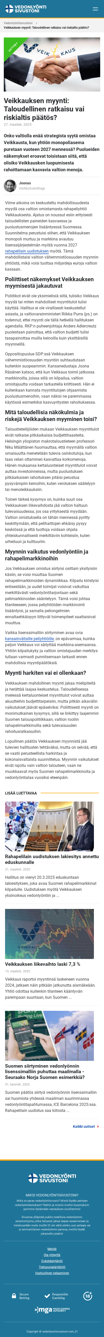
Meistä (52, 1249)
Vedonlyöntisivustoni (18, 23)
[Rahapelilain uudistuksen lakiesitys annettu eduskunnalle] (49, 827)
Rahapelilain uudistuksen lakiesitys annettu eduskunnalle (52, 859)
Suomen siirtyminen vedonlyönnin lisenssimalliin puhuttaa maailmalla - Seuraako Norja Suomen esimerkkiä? (45, 1071)
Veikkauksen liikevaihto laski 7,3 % (42, 964)
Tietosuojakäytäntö (52, 1267)
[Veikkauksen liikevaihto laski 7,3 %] (49, 934)
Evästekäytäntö (52, 1261)
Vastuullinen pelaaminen (52, 1273)
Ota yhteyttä (52, 1255)
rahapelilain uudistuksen (27, 251)
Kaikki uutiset (84, 1126)
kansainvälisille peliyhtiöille (29, 638)
